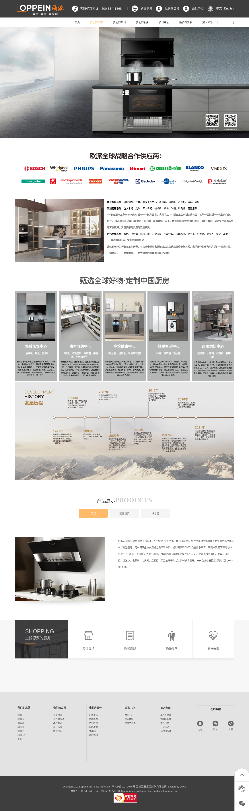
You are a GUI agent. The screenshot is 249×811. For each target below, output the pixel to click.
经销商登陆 (172, 8)
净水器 (155, 513)
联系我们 (93, 735)
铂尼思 (20, 723)
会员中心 (198, 8)
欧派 (19, 715)
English (229, 8)
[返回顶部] (242, 775)
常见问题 (93, 723)
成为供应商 (165, 731)
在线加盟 (164, 727)
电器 (93, 513)
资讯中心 (164, 22)
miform (20, 727)
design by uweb (177, 786)
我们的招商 (165, 719)
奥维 (19, 739)
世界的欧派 (58, 719)
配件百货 (124, 513)
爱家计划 (129, 719)
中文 (219, 8)
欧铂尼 (20, 719)
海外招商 (164, 723)
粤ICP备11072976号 (123, 786)
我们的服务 (142, 22)
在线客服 (216, 709)
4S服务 (92, 731)
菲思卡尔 (21, 735)
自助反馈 (93, 727)
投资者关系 (185, 22)
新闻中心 (129, 715)
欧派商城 (146, 8)
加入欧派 (207, 22)
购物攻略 (93, 715)
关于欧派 (57, 715)
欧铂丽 (20, 731)
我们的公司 (119, 22)
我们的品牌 (96, 22)
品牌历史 (57, 723)
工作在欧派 (165, 715)
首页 (77, 22)
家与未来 (57, 727)
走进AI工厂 (58, 731)
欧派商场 (93, 719)
